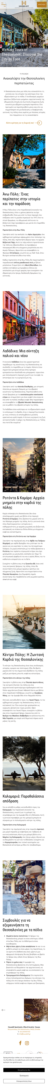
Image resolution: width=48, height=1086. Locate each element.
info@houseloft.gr (24, 1034)
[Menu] (3, 4)
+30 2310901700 (24, 1032)
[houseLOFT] (24, 4)
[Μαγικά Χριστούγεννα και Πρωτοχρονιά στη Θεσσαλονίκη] (36, 1010)
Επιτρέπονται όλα (24, 1070)
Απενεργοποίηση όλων (24, 1081)
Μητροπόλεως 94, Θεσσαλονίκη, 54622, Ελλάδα (24, 1029)
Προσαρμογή (24, 1075)
